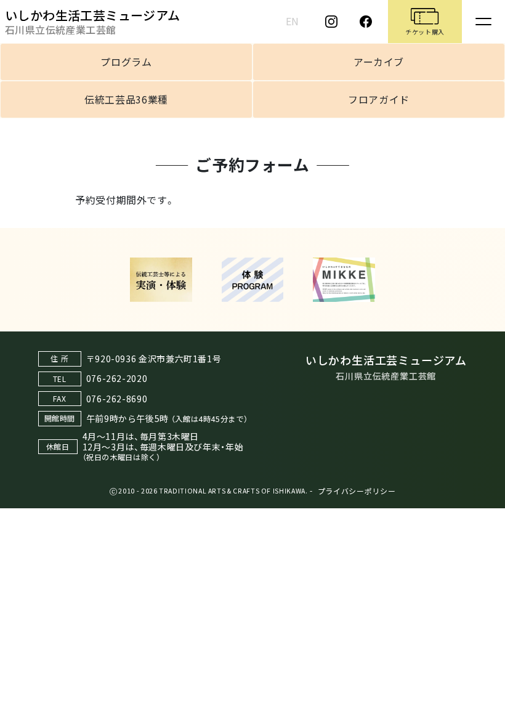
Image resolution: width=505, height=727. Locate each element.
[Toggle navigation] (483, 21)
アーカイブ (379, 61)
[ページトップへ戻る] (483, 714)
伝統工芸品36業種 (126, 99)
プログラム (126, 61)
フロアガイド (379, 99)
